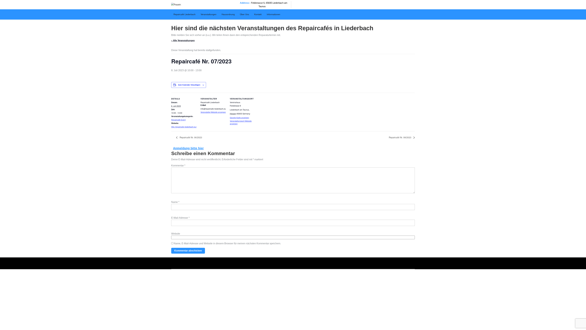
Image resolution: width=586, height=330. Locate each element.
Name (175, 202)
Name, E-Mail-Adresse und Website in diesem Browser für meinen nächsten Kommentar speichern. (227, 243)
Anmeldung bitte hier (188, 148)
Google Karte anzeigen (239, 117)
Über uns (244, 14)
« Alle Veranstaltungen (183, 40)
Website (175, 233)
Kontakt (258, 14)
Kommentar (178, 165)
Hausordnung (228, 14)
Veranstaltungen (208, 14)
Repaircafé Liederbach (184, 14)
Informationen (273, 14)
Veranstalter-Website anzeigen (213, 112)
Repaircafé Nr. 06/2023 (190, 137)
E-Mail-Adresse (180, 217)
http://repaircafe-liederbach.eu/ (184, 126)
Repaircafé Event (178, 119)
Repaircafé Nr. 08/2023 (400, 137)
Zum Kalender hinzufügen (189, 84)
